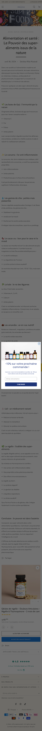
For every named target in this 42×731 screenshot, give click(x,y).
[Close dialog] (39, 343)
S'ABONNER (21, 384)
